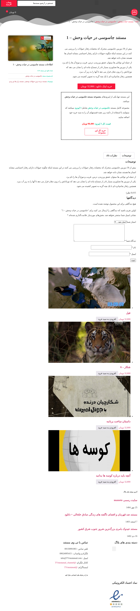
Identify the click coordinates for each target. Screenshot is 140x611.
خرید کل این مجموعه (100, 131)
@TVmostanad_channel (65, 563)
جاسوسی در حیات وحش (105, 21)
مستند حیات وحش (125, 21)
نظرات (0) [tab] (112, 155)
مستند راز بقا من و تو (16, 81)
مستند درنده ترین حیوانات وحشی (35, 81)
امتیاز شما (131, 222)
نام (134, 247)
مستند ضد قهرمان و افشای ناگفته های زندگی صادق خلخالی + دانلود (101, 514)
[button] (97, 2)
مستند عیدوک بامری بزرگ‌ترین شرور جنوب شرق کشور (107, 528)
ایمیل (133, 254)
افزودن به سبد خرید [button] (107, 319)
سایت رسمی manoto (125, 500)
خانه (137, 21)
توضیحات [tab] (126, 155)
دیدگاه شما (130, 241)
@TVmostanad (71, 567)
